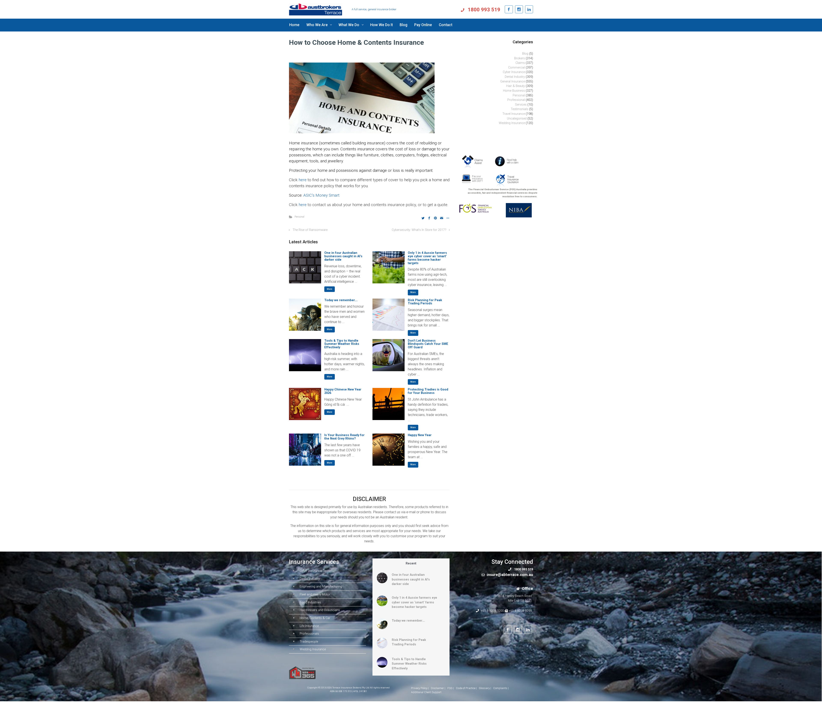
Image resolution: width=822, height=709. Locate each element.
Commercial (516, 67)
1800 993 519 (483, 10)
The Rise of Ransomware (310, 230)
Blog (525, 53)
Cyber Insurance (514, 72)
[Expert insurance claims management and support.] (473, 161)
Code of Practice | (466, 688)
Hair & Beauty (515, 86)
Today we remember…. (341, 300)
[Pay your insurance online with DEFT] (472, 180)
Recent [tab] (411, 563)
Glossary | (485, 688)
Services (521, 104)
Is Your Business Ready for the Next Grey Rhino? (344, 436)
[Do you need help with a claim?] (508, 161)
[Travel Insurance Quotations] (507, 180)
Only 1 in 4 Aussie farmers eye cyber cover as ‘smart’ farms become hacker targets (427, 258)
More (329, 289)
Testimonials (519, 109)
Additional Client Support (426, 692)
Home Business (514, 91)
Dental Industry (515, 77)
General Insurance (512, 81)
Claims (520, 63)
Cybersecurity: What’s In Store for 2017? (419, 230)
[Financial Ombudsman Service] (475, 208)
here (303, 180)
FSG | (450, 688)
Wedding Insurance (512, 123)
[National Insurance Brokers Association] (517, 210)
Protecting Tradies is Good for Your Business (428, 391)
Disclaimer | (438, 688)
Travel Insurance (513, 114)
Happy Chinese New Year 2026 (342, 391)
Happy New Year (420, 435)
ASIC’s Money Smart (321, 195)
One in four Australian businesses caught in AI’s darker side (343, 256)
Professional (516, 100)
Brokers (519, 58)
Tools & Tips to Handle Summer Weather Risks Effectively (341, 344)
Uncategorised (517, 118)
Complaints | (501, 688)
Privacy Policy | (420, 688)
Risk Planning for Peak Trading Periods (425, 301)
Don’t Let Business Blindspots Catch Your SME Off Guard (428, 344)
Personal (299, 216)
